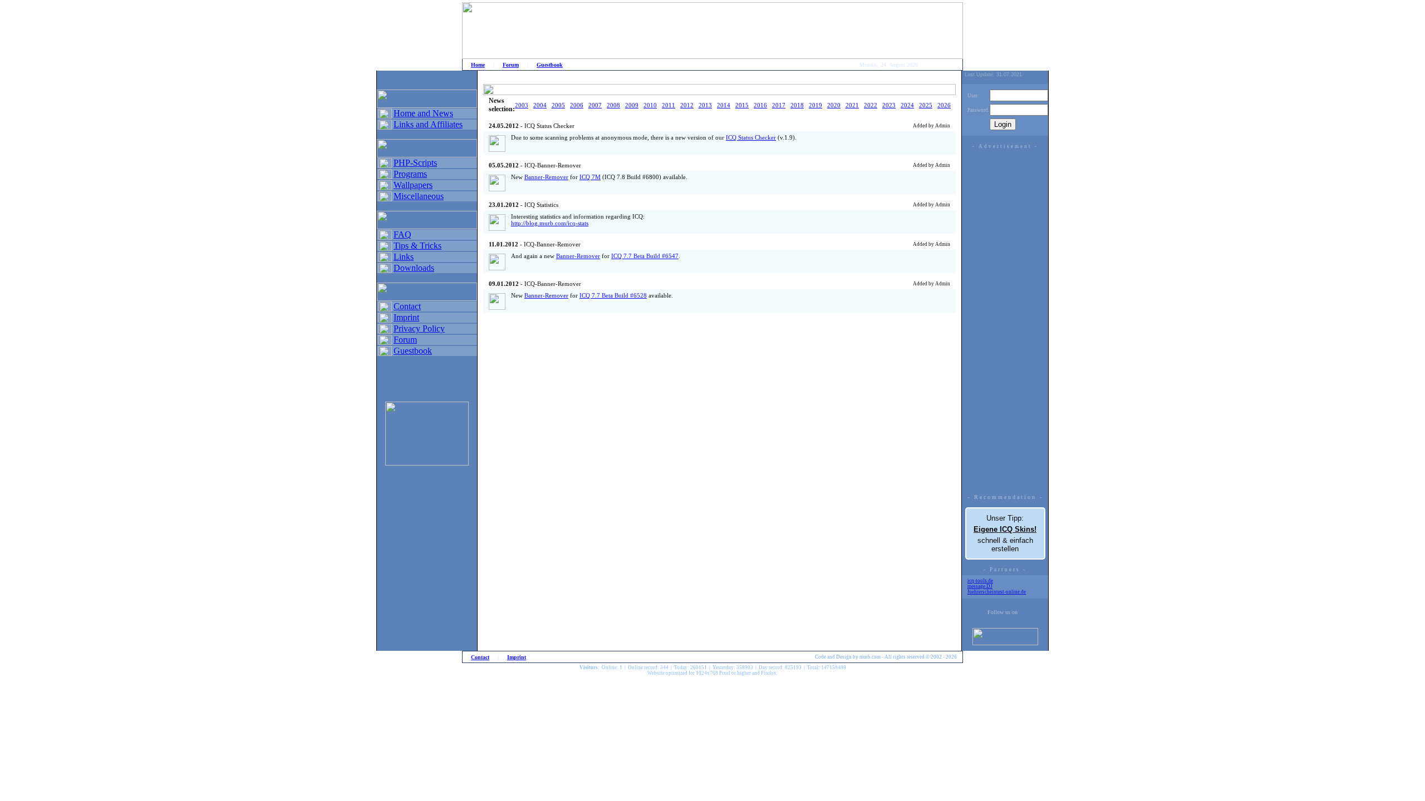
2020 (834, 105)
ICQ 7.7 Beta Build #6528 (613, 295)
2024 (907, 105)
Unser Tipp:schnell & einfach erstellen (1005, 533)
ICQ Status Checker (751, 137)
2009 (631, 105)
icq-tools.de (980, 581)
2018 (797, 105)
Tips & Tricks (417, 245)
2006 (576, 105)
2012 (687, 105)
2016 (760, 105)
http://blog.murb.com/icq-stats (549, 223)
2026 (944, 105)
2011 (668, 105)
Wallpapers (413, 185)
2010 (650, 105)
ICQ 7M (590, 177)
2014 (723, 105)
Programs (410, 174)
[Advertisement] (1005, 319)
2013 (705, 105)
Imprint (406, 317)
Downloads (414, 268)
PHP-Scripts (415, 162)
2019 (815, 105)
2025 (925, 105)
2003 (521, 105)
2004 (540, 105)
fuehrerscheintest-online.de (996, 592)
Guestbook (550, 65)
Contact (407, 306)
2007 (595, 105)
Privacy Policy (419, 328)
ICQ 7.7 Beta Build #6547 (645, 256)
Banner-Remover (546, 177)
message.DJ (979, 586)
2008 (613, 105)
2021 (852, 105)
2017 (778, 105)
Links (404, 256)
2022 (870, 105)
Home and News (423, 113)
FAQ (402, 234)
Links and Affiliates (428, 124)
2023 (889, 105)
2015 (742, 105)
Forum (511, 65)
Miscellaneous (419, 196)
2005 (558, 105)
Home (478, 65)
